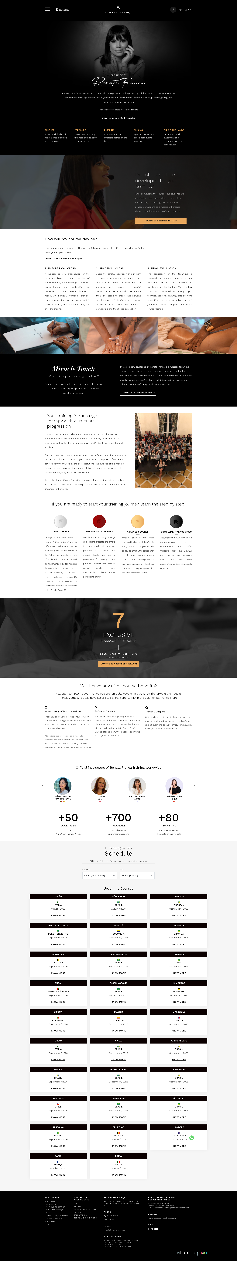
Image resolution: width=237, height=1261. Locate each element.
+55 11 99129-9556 (115, 1216)
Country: (86, 869)
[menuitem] (57, 1201)
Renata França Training (56, 1216)
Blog (47, 1224)
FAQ (76, 1204)
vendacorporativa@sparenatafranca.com (172, 1208)
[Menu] (47, 9)
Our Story (49, 1201)
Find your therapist (54, 1207)
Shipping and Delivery (85, 1209)
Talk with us (80, 1215)
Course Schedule (53, 1218)
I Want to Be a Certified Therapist (118, 118)
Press (47, 1213)
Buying (77, 1212)
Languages (64, 9)
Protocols (50, 1204)
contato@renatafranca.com (115, 1230)
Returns (78, 1206)
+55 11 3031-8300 (163, 1204)
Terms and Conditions (85, 1218)
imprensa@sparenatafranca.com (162, 1218)
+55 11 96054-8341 (166, 1206)
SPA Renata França (53, 1210)
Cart (190, 9)
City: (122, 869)
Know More (58, 915)
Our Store (49, 1221)
